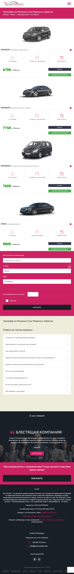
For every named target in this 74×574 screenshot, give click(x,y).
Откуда (6, 266)
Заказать (37, 307)
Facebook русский (35, 559)
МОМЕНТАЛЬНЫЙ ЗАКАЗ (60, 75)
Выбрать (59, 69)
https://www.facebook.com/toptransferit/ (37, 516)
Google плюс (39, 559)
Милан (13, 14)
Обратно (13, 301)
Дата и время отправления (13, 255)
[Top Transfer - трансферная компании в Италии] (13, 3)
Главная (5, 14)
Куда (5, 276)
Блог (66, 571)
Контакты (47, 571)
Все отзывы (37, 453)
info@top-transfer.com (49, 512)
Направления (15, 571)
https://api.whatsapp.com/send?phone (52, 520)
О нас (40, 571)
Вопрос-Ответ (58, 571)
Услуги (25, 571)
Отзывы (32, 571)
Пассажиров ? (14, 294)
